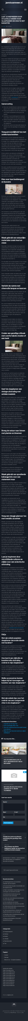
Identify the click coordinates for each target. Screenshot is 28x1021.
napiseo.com (10, 995)
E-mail (16, 812)
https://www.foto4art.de (8, 985)
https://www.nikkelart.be (8, 980)
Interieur (4, 14)
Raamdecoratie (8, 941)
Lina (4, 26)
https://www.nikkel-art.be (9, 972)
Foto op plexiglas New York (11, 725)
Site (4, 817)
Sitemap (6, 957)
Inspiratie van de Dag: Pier (10, 723)
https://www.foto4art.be (8, 982)
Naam (5, 812)
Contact (6, 955)
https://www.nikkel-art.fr (8, 978)
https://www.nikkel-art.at (9, 977)
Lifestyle (6, 938)
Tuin (5, 943)
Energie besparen (8, 757)
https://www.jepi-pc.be (8, 970)
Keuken (6, 936)
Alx (23, 1012)
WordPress (13, 1012)
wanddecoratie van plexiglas (16, 627)
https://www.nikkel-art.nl (8, 973)
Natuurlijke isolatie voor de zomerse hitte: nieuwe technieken (13, 788)
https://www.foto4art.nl (8, 983)
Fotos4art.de (14, 97)
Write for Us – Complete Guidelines (12, 959)
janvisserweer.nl (14, 2)
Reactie (5, 802)
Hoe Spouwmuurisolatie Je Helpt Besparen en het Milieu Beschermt (13, 761)
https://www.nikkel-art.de (9, 975)
